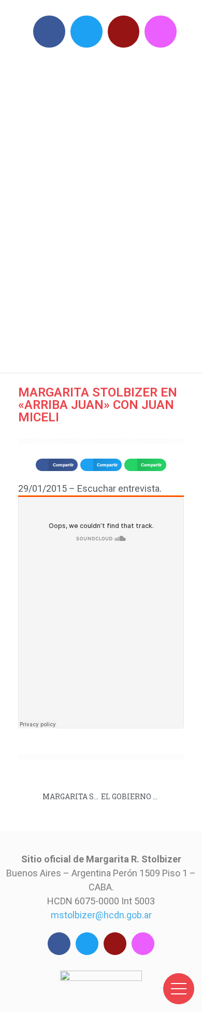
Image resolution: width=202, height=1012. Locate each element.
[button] (56, 465)
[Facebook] (49, 32)
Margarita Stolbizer (106, 207)
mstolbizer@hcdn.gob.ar (101, 915)
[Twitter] (86, 32)
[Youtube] (124, 32)
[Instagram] (161, 32)
